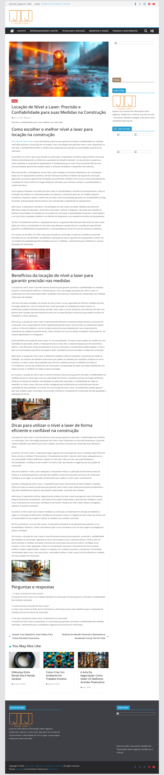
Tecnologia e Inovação (73, 31)
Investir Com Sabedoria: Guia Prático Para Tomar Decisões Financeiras (32, 636)
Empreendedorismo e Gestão (44, 31)
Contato (21, 31)
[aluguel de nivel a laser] (31, 400)
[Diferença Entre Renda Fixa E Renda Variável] (24, 653)
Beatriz (28, 118)
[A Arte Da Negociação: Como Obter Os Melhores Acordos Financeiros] (93, 653)
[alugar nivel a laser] (31, 561)
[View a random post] (152, 31)
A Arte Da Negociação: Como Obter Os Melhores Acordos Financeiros (92, 677)
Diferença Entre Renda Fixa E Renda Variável (23, 675)
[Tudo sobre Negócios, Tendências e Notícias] (12, 31)
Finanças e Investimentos (125, 31)
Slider (15, 101)
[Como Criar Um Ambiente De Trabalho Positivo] (58, 653)
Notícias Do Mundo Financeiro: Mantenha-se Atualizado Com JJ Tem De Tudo (83, 636)
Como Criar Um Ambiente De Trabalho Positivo (56, 675)
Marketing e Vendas (99, 31)
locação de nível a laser (23, 141)
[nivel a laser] (31, 250)
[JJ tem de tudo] (124, 96)
